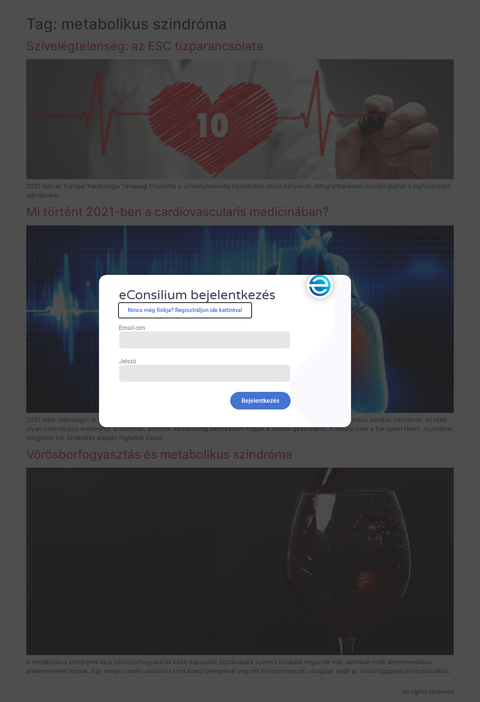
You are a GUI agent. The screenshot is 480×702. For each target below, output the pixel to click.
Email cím (132, 328)
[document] (240, 351)
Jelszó (127, 361)
